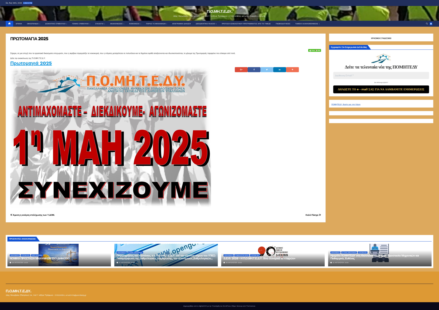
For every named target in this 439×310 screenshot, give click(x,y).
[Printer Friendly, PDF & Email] (314, 50)
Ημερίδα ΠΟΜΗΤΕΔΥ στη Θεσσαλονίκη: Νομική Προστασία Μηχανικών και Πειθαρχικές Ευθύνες (374, 257)
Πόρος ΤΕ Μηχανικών (156, 24)
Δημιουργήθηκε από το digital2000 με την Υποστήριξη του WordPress (207, 306)
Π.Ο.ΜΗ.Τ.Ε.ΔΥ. (219, 11)
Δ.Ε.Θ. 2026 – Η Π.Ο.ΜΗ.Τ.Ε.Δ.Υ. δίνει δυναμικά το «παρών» (259, 258)
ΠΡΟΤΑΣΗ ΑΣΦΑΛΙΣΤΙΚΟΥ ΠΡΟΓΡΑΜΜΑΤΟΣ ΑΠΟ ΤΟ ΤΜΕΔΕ (246, 24)
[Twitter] (266, 69)
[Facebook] (254, 69)
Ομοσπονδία (33, 24)
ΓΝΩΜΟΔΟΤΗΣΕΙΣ (283, 24)
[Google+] (241, 69)
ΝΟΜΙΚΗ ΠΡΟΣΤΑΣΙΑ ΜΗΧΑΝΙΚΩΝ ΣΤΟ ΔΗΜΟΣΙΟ (39, 258)
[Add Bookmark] (292, 69)
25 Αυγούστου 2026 (341, 262)
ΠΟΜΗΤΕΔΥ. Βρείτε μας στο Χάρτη (345, 104)
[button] (427, 24)
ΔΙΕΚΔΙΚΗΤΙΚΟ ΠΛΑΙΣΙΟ (206, 24)
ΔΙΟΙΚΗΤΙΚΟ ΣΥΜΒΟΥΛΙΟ (55, 24)
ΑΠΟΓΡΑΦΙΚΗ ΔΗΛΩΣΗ (181, 24)
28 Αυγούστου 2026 (20, 262)
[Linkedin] (279, 69)
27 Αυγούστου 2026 (127, 262)
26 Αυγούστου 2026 (234, 262)
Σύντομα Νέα (25, 255)
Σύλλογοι (99, 24)
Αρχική (19, 24)
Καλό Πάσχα (312, 215)
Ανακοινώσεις (116, 24)
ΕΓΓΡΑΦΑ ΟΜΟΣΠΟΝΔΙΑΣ (135, 252)
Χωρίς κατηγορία (37, 255)
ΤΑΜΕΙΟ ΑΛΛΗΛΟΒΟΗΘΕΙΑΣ (307, 24)
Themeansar (250, 306)
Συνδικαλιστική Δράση (242, 255)
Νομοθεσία (134, 24)
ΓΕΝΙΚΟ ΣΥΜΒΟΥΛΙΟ (80, 24)
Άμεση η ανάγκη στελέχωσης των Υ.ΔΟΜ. (33, 215)
